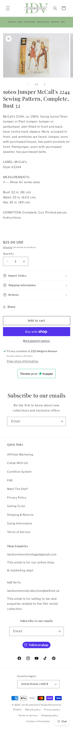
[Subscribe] (61, 421)
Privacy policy (52, 709)
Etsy (63, 22)
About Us (12, 22)
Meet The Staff (17, 489)
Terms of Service (18, 532)
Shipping (7, 247)
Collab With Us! (17, 463)
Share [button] (11, 306)
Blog (20, 22)
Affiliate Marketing (20, 454)
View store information (22, 361)
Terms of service (28, 715)
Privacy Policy (16, 497)
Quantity (8, 253)
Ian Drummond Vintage (34, 704)
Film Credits (29, 22)
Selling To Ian (16, 506)
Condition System (19, 471)
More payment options (36, 340)
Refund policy (33, 709)
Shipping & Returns (20, 514)
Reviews (55, 22)
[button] (8, 8)
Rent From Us (43, 22)
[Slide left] (28, 84)
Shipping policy (49, 715)
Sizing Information (19, 523)
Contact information (38, 721)
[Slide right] (45, 84)
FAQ (10, 480)
